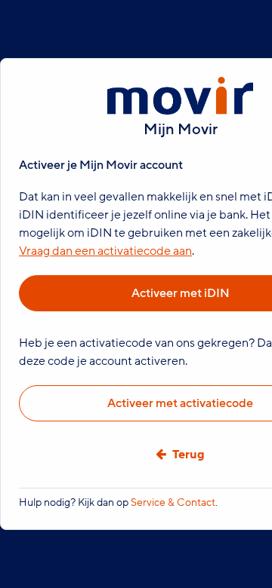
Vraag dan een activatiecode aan (105, 251)
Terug (188, 454)
